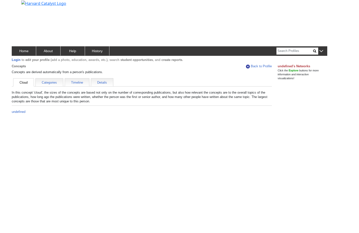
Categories (49, 82)
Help (72, 51)
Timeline (77, 82)
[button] (321, 51)
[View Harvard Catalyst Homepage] (43, 3)
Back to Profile (261, 66)
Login (16, 60)
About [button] (48, 51)
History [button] (97, 51)
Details (102, 82)
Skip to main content (20, 6)
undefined (18, 112)
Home (24, 51)
